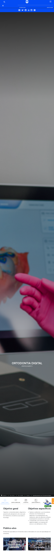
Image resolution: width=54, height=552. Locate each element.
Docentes (25, 502)
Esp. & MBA (20, 495)
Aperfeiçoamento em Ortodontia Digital (42, 495)
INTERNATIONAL (22, 7)
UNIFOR (4, 495)
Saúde (28, 495)
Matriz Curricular (15, 502)
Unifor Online (50, 7)
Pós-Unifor (12, 495)
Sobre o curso (5, 502)
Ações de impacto (36, 502)
